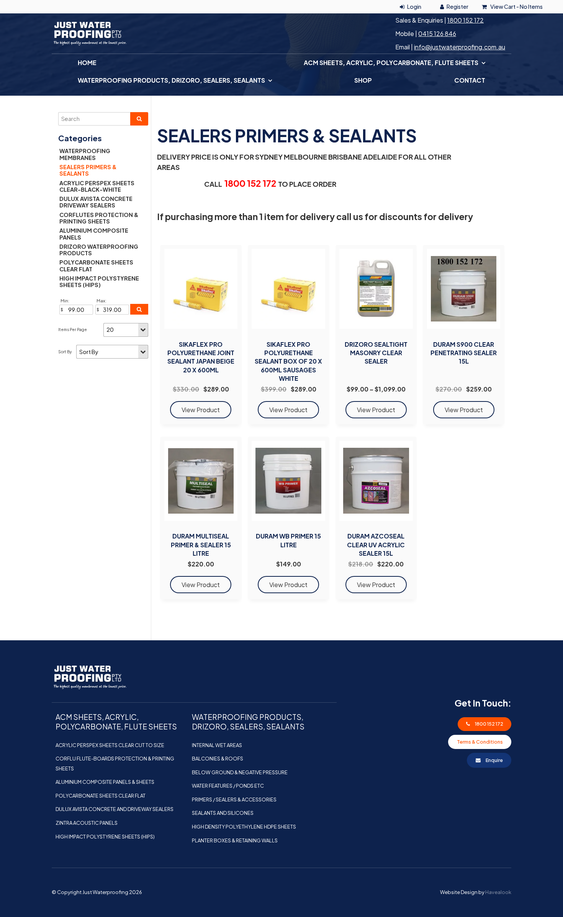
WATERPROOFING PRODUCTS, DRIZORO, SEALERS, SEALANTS (171, 80)
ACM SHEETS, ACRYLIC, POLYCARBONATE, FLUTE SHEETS (391, 63)
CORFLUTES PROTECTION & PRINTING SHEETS (99, 218)
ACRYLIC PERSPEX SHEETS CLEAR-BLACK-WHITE (96, 186)
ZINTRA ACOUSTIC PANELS (87, 823)
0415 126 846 (437, 33)
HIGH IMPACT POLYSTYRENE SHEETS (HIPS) (99, 281)
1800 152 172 (465, 20)
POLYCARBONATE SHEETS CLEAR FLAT (96, 265)
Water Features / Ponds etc (228, 786)
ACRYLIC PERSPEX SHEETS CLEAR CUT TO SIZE (110, 745)
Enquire (494, 760)
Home (87, 63)
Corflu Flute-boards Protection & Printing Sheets (115, 763)
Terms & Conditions (480, 742)
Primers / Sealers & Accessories (234, 799)
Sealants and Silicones (223, 813)
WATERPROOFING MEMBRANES (84, 154)
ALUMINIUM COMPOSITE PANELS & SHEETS (105, 782)
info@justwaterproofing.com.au (459, 47)
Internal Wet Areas (217, 745)
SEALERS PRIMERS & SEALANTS (88, 170)
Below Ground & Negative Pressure (240, 772)
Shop (363, 80)
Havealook (498, 892)
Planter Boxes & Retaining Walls (235, 840)
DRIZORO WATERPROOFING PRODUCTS (98, 249)
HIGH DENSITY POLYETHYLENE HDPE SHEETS (244, 827)
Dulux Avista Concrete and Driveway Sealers (114, 809)
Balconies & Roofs (217, 758)
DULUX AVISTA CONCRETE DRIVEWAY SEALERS (96, 202)
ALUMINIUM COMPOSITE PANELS (93, 233)
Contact (469, 80)
